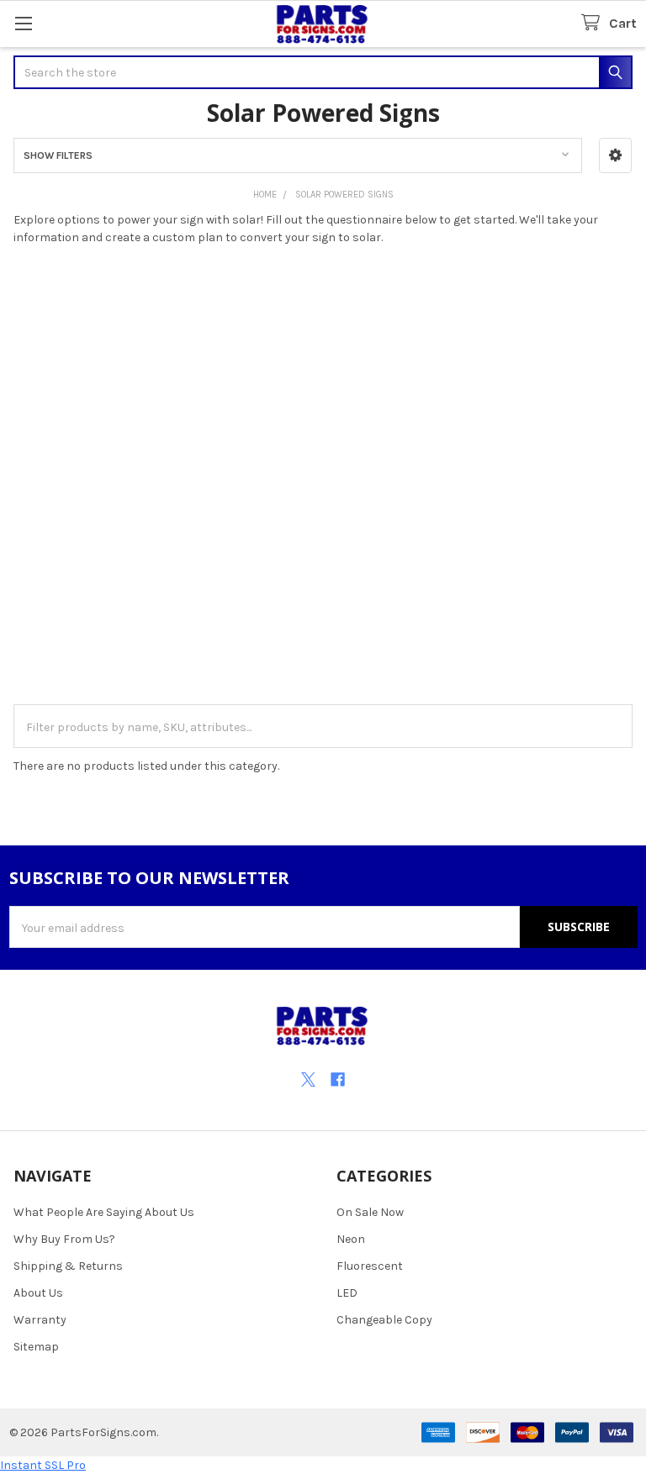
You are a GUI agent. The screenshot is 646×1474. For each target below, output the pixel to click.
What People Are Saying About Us (103, 1212)
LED (346, 1293)
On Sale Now (370, 1212)
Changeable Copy (384, 1320)
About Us (38, 1293)
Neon (350, 1239)
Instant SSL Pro (43, 1465)
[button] (615, 155)
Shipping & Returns (68, 1266)
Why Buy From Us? (64, 1239)
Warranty (39, 1320)
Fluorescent (369, 1266)
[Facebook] (338, 1079)
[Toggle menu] (23, 23)
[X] (308, 1079)
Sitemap (36, 1347)
